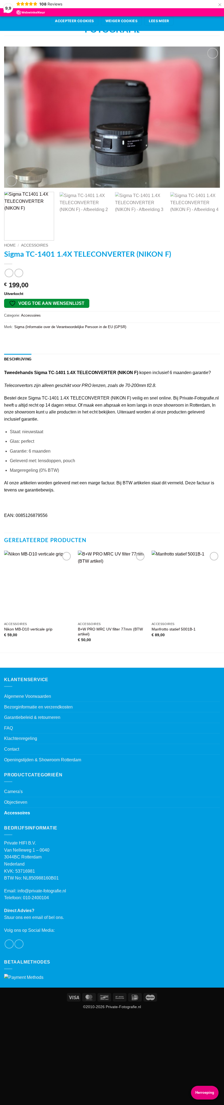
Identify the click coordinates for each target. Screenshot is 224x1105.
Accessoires (34, 245)
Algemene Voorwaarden (27, 696)
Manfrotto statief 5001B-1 (174, 629)
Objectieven (15, 802)
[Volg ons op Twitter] (18, 943)
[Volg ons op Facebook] (9, 943)
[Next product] (9, 273)
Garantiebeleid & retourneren (32, 717)
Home (10, 245)
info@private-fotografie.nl (41, 891)
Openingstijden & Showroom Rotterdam (42, 759)
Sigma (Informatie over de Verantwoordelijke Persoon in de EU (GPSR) (70, 327)
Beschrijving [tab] (17, 359)
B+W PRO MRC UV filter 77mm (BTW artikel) (110, 632)
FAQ (8, 728)
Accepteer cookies (74, 21)
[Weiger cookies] (216, 17)
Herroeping (204, 1092)
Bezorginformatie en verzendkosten (38, 707)
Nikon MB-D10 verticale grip (28, 629)
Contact (11, 749)
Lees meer (159, 21)
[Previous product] (18, 273)
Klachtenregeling (20, 738)
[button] (11, 181)
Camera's (13, 791)
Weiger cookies (121, 21)
